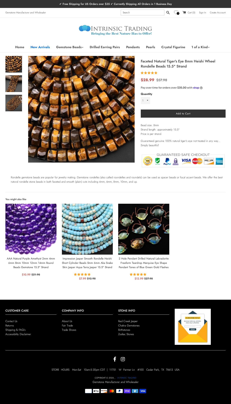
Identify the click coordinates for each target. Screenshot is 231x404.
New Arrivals (40, 47)
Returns (9, 325)
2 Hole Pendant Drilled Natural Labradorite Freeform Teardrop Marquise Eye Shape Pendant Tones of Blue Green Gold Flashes (144, 263)
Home (19, 47)
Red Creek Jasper (128, 321)
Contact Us (11, 321)
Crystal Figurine (173, 47)
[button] (176, 12)
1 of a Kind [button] (199, 47)
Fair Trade (67, 325)
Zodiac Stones (126, 334)
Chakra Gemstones (129, 325)
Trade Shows (69, 330)
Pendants (133, 47)
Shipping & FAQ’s (15, 330)
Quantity (146, 94)
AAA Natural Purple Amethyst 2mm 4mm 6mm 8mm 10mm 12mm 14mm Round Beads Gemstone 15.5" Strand (31, 263)
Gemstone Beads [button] (69, 47)
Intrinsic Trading (126, 377)
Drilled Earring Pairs (105, 47)
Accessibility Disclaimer (18, 334)
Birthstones (124, 330)
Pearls (150, 47)
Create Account (218, 12)
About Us (67, 321)
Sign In (202, 12)
